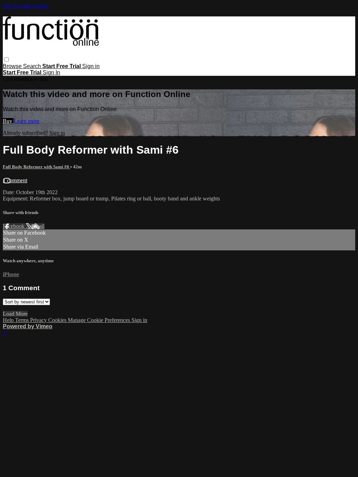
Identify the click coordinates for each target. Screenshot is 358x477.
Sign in (91, 66)
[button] (6, 59)
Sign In (51, 72)
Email (37, 226)
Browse (13, 66)
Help (9, 320)
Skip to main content (25, 6)
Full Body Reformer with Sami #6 (36, 166)
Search (32, 66)
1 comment (15, 180)
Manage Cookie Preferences (99, 320)
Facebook (14, 226)
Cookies (58, 320)
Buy (8, 121)
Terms (22, 320)
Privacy (39, 320)
